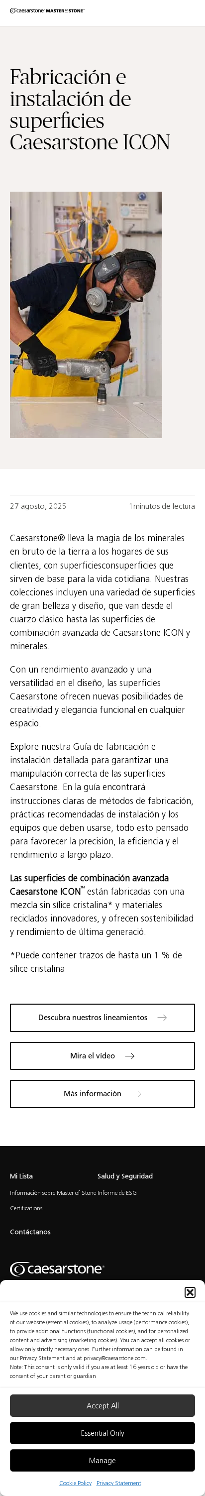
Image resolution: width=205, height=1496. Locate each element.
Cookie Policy (75, 1483)
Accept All (103, 1405)
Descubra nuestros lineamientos (92, 1017)
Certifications (26, 1208)
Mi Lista (21, 1176)
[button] (190, 1292)
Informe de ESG (117, 1192)
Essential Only (102, 1433)
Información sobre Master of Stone (53, 1192)
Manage (102, 1460)
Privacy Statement (119, 1483)
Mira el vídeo (92, 1055)
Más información (92, 1093)
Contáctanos (30, 1232)
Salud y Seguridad (125, 1176)
